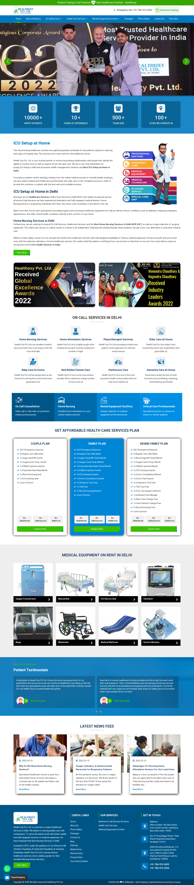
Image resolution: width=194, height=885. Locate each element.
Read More (24, 789)
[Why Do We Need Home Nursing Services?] (40, 753)
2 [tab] (96, 712)
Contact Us (159, 18)
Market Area (76, 849)
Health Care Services (76, 18)
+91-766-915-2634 (159, 868)
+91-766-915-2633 (134, 10)
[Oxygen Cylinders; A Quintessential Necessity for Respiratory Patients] (97, 753)
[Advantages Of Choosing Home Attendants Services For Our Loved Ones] (154, 753)
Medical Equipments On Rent (105, 18)
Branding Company (173, 882)
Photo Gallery (144, 18)
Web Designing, (141, 882)
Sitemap (74, 845)
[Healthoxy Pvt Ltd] (23, 9)
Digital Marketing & (156, 882)
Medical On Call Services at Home (114, 822)
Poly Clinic (173, 18)
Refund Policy (76, 853)
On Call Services (53, 18)
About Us (74, 826)
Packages (129, 18)
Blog (72, 841)
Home (18, 18)
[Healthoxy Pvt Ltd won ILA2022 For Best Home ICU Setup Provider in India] (139, 284)
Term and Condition (79, 861)
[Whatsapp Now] (7, 868)
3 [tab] (101, 712)
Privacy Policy (76, 857)
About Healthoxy (33, 18)
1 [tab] (92, 712)
